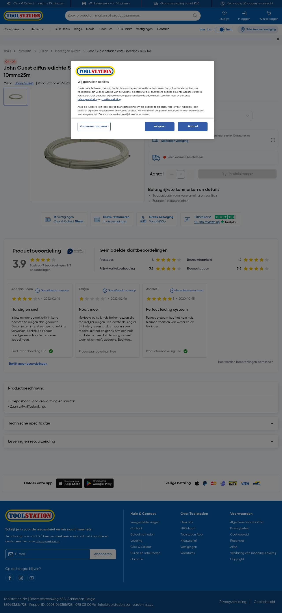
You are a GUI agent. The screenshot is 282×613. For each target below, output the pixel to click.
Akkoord (192, 126)
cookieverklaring (111, 99)
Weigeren (159, 126)
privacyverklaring (88, 99)
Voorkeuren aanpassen (94, 126)
